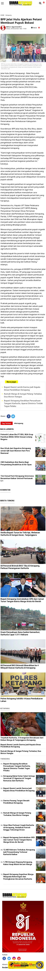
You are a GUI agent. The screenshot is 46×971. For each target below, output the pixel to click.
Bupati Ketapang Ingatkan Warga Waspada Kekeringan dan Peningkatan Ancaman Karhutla (18, 876)
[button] (44, 1)
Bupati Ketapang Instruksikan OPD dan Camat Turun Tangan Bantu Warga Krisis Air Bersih (22, 600)
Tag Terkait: (7, 423)
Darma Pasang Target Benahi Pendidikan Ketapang (16, 801)
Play (39, 965)
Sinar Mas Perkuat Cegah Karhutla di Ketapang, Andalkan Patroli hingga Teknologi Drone (18, 827)
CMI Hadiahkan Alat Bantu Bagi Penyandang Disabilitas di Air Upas (16, 463)
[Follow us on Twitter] (9, 958)
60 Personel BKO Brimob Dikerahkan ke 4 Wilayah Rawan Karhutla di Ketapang (20, 666)
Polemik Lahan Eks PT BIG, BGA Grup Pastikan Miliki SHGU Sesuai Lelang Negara (17, 437)
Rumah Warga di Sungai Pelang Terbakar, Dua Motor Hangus (21, 752)
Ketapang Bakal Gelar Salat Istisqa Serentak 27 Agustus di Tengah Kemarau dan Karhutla (19, 778)
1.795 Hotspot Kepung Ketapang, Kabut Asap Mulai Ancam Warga (17, 863)
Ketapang (9, 15)
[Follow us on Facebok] (4, 958)
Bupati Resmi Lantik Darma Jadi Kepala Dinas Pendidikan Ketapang (22, 388)
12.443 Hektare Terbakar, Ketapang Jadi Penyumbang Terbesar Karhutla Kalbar (19, 852)
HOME (2, 15)
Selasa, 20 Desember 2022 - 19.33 (16, 28)
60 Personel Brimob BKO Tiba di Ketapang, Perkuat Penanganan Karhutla (20, 566)
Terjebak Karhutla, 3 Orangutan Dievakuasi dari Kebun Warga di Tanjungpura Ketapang (22, 738)
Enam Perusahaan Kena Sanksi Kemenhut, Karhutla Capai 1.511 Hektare (20, 633)
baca (35, 28)
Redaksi (5, 967)
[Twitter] (13, 416)
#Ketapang (18, 423)
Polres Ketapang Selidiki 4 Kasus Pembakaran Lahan (22, 699)
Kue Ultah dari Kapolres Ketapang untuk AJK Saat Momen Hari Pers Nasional (16, 450)
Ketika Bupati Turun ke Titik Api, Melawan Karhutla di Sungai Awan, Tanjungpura (20, 533)
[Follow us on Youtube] (19, 958)
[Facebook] (9, 416)
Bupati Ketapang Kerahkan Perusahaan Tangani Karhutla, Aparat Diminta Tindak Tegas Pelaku (23, 403)
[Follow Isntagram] (14, 958)
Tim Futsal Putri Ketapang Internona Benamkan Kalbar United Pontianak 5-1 (17, 478)
